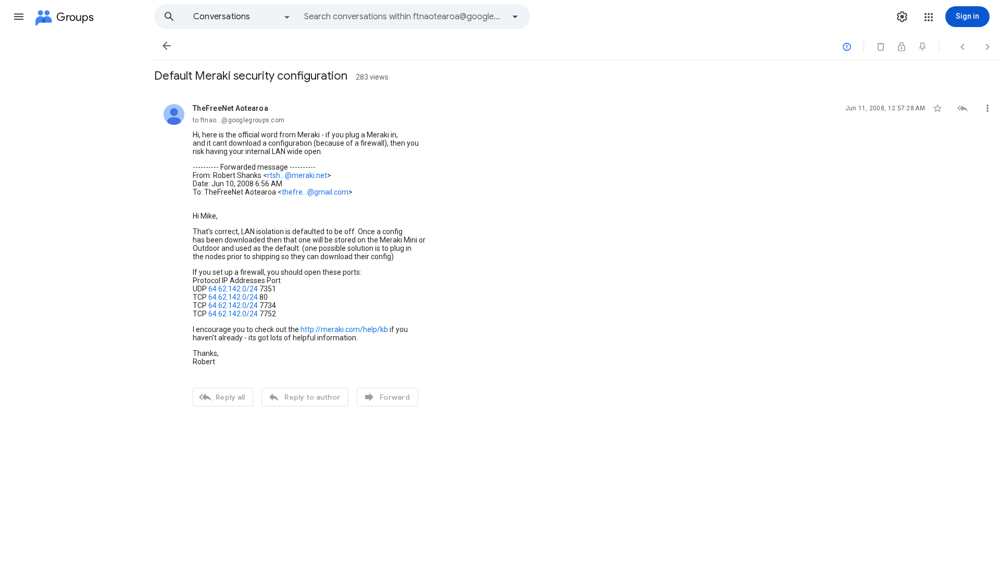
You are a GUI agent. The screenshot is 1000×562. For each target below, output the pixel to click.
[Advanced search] (515, 17)
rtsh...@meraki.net (297, 175)
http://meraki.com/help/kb (344, 329)
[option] (242, 17)
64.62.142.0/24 (233, 289)
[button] (18, 16)
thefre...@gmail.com (315, 192)
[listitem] (577, 254)
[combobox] (404, 17)
